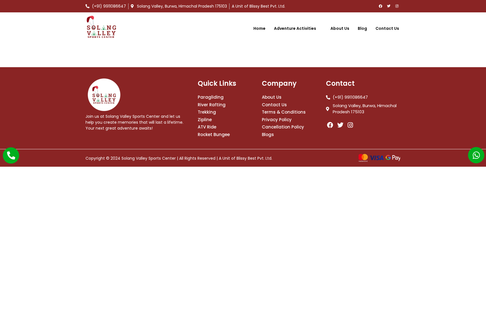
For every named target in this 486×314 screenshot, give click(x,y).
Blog (362, 28)
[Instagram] (396, 6)
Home (259, 28)
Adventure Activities (295, 28)
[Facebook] (380, 6)
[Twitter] (388, 6)
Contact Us (387, 28)
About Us (339, 28)
